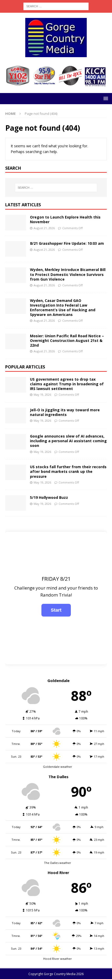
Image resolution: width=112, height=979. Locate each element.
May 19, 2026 (42, 394)
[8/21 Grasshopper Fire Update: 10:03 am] (15, 249)
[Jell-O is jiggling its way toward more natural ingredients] (15, 415)
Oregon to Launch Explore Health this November (65, 219)
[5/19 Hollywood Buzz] (15, 503)
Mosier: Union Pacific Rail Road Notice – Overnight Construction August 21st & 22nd (67, 340)
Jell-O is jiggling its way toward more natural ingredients (65, 412)
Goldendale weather (57, 767)
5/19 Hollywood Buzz (49, 497)
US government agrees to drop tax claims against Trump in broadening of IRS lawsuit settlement (67, 384)
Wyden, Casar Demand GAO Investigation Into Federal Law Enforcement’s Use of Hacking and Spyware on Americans (62, 307)
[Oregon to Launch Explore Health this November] (15, 222)
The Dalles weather (57, 863)
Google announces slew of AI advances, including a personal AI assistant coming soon (68, 441)
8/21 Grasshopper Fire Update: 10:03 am (67, 243)
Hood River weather (57, 959)
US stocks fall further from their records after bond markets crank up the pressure (68, 471)
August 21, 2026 (44, 228)
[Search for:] (56, 5)
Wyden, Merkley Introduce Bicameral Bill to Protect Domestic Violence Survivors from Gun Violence (67, 274)
